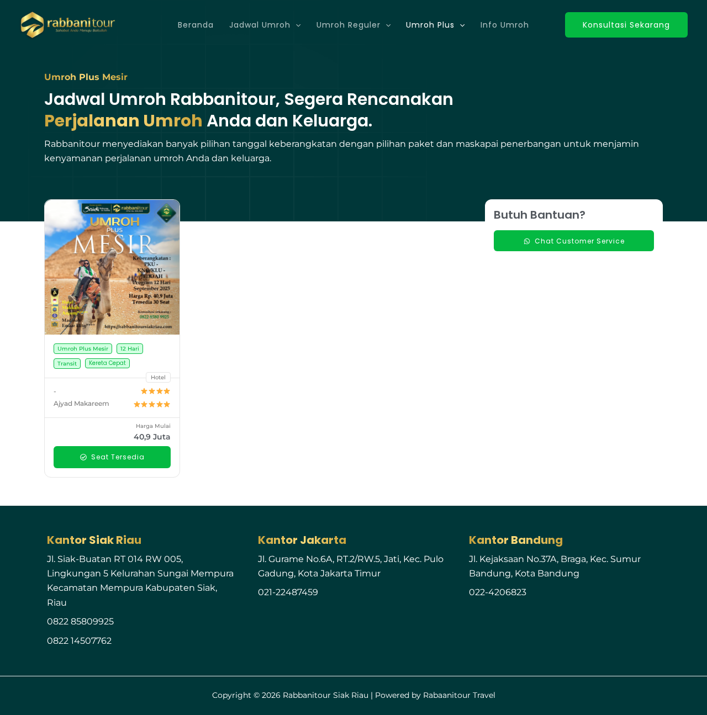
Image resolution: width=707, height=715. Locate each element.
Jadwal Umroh (260, 24)
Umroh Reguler (348, 24)
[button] (295, 25)
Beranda (196, 24)
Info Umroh (505, 24)
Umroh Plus (430, 24)
